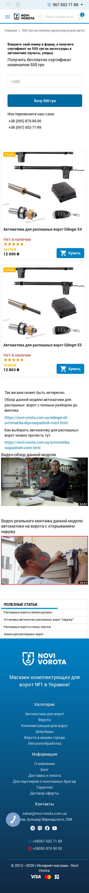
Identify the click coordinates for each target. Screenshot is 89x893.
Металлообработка (44, 743)
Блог (45, 769)
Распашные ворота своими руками (28, 612)
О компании (44, 763)
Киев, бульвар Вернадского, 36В (44, 819)
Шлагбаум (44, 731)
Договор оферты (44, 793)
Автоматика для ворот (44, 713)
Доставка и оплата (44, 775)
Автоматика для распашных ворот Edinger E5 (42, 345)
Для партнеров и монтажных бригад (44, 781)
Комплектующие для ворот (44, 725)
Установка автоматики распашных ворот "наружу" (38, 619)
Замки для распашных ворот (24, 634)
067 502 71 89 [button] (65, 4)
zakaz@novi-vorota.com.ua (44, 813)
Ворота (44, 719)
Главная (11, 30)
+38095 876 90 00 (47, 848)
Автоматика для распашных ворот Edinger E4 (42, 229)
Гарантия (44, 787)
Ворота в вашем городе (44, 737)
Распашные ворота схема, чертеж (27, 627)
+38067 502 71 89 (47, 841)
